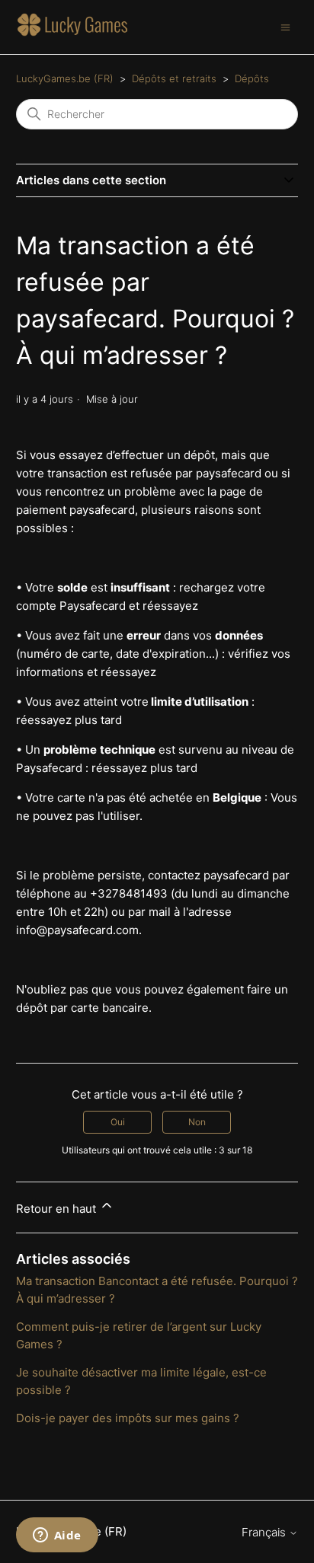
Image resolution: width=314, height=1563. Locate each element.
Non (197, 1122)
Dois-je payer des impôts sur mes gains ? (127, 1418)
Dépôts (252, 78)
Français (265, 1532)
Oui (118, 1122)
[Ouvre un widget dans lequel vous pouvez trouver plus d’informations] (56, 1536)
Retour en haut (57, 1208)
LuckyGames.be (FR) (65, 78)
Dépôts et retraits (174, 78)
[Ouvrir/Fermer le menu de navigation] (285, 26)
